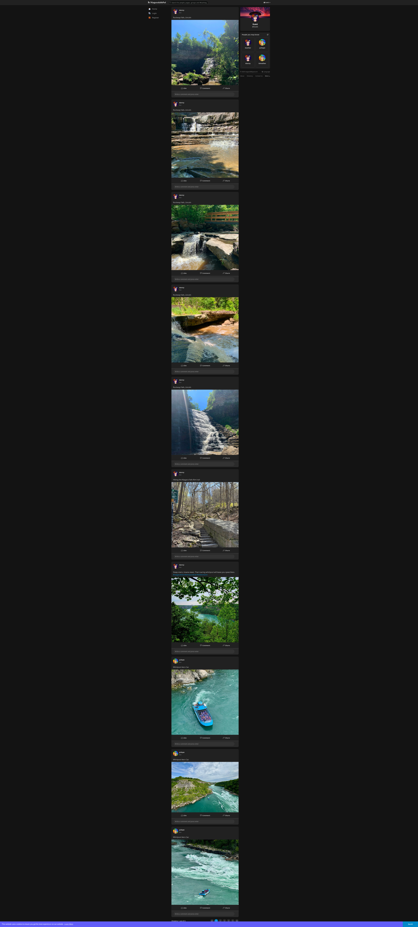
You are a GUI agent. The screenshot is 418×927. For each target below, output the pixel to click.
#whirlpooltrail (190, 574)
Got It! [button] (410, 924)
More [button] (267, 76)
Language (266, 71)
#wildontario (202, 574)
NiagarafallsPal (158, 2)
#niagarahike (178, 574)
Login (154, 13)
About (242, 76)
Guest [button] (267, 2)
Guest (255, 24)
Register (155, 17)
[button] (188, 2)
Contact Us (259, 76)
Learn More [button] (68, 924)
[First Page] (212, 921)
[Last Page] (237, 921)
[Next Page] (232, 921)
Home (154, 9)
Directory (250, 76)
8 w (180, 13)
